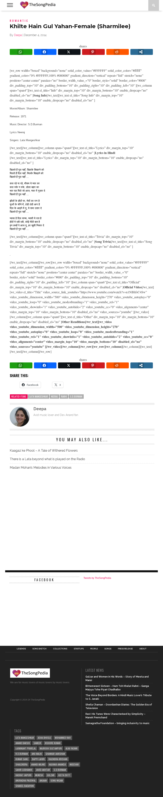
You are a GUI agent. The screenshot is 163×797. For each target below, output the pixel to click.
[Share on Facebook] (45, 52)
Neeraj (54, 396)
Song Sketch (39, 649)
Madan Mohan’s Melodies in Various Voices (41, 467)
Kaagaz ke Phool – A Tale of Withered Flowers (44, 450)
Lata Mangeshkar (38, 396)
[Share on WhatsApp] (21, 52)
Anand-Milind (38, 764)
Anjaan (43, 780)
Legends (21, 649)
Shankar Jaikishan (55, 753)
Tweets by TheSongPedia (97, 578)
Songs (107, 649)
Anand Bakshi (23, 743)
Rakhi (64, 396)
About (142, 649)
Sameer (37, 743)
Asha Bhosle (44, 737)
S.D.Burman (76, 396)
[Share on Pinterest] (93, 52)
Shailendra (21, 764)
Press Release (125, 649)
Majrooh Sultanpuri (51, 748)
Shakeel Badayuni (25, 785)
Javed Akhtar (43, 769)
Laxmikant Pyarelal (26, 748)
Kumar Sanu (22, 759)
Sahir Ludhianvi (24, 769)
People (94, 649)
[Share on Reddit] (117, 52)
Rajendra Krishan (58, 759)
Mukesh (39, 775)
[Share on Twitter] (69, 52)
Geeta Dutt (64, 775)
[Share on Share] (141, 52)
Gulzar (50, 775)
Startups (79, 649)
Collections (60, 649)
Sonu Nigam (56, 780)
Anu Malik (37, 753)
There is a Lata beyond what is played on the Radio (47, 459)
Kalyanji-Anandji (57, 764)
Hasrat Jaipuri (23, 775)
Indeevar (74, 764)
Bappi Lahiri (38, 759)
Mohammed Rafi (63, 737)
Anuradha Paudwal (26, 780)
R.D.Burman (22, 753)
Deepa (18, 35)
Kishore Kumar (53, 743)
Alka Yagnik (72, 748)
